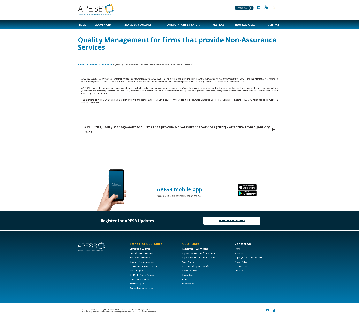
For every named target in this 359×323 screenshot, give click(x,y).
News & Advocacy (246, 24)
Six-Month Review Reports (142, 275)
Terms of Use (241, 266)
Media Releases (189, 275)
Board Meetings (189, 270)
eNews (185, 279)
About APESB (103, 24)
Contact (273, 24)
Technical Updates (138, 283)
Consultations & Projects (183, 24)
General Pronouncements (141, 253)
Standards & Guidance (137, 24)
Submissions (188, 283)
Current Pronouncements (141, 288)
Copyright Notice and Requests (249, 257)
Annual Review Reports (140, 279)
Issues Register (137, 270)
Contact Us (243, 244)
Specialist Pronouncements (142, 262)
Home (82, 24)
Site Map (239, 270)
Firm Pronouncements (140, 257)
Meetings (218, 24)
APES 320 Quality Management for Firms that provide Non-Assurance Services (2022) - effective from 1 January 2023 (177, 129)
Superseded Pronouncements (143, 266)
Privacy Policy (241, 262)
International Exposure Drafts (195, 266)
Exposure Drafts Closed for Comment (199, 257)
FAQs (237, 249)
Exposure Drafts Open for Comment (198, 253)
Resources (239, 253)
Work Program (189, 262)
